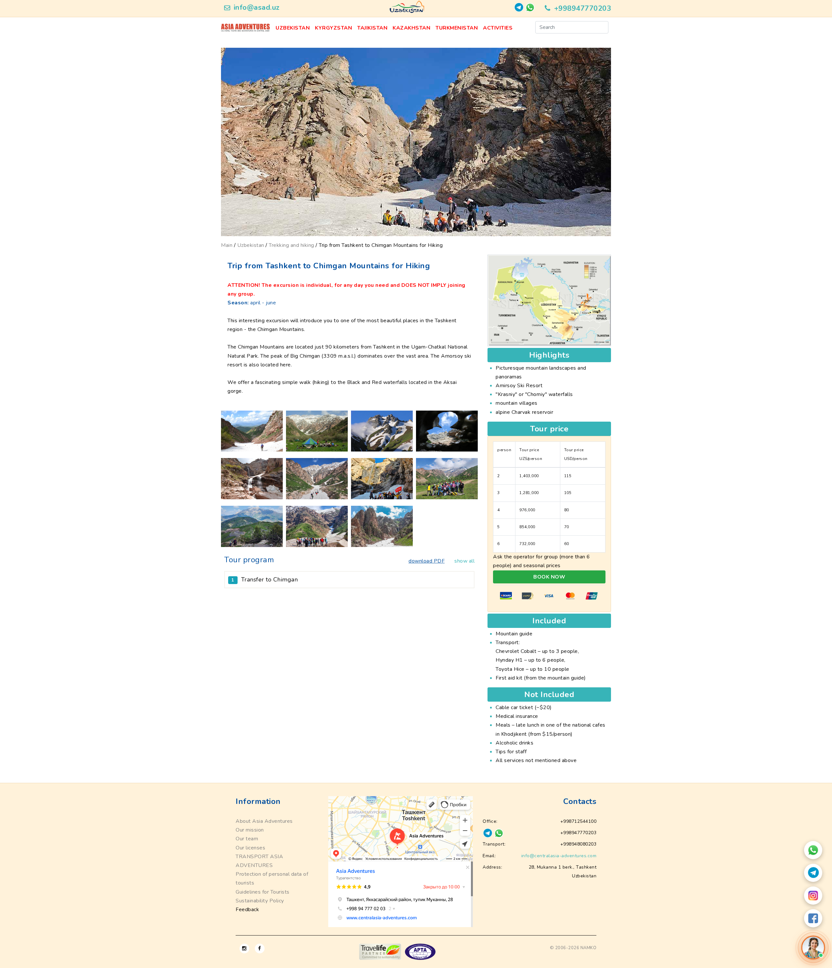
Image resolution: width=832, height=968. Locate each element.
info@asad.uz (257, 7)
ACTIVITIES (498, 28)
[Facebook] (813, 918)
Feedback (247, 909)
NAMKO (588, 948)
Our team (247, 838)
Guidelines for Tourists (263, 892)
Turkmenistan (457, 28)
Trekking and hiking (291, 245)
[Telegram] (813, 873)
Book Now (549, 576)
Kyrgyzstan (333, 28)
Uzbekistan (293, 28)
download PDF (427, 561)
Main (226, 245)
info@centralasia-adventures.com (559, 856)
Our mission (250, 830)
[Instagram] (813, 895)
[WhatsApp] (813, 850)
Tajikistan (372, 28)
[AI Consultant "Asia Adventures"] (813, 947)
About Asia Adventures (264, 821)
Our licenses (250, 847)
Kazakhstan (411, 28)
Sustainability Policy (260, 900)
